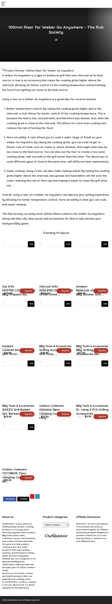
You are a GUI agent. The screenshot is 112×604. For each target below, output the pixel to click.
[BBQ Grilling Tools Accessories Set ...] (93, 326)
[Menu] (3, 4)
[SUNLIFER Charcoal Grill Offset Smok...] (56, 266)
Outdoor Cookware (51, 405)
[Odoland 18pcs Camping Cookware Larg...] (56, 385)
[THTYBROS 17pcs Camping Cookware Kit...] (19, 449)
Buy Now (28, 291)
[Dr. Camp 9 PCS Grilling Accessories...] (93, 385)
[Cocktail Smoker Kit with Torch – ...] (19, 326)
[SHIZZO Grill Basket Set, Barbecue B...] (19, 385)
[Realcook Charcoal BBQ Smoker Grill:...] (93, 266)
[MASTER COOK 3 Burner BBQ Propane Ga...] (19, 266)
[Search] (107, 4)
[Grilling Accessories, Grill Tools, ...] (56, 326)
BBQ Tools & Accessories (18, 405)
